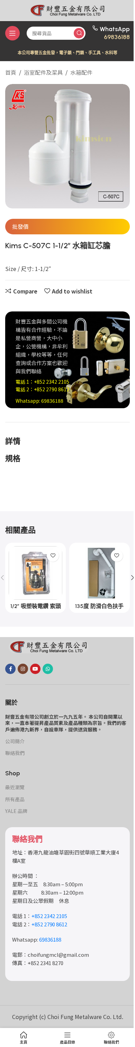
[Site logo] (67, 9)
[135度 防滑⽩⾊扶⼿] (99, 573)
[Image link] (48, 646)
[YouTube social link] (35, 669)
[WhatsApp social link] (48, 669)
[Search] (79, 33)
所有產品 (15, 799)
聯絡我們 (15, 752)
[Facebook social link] (10, 669)
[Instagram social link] (23, 669)
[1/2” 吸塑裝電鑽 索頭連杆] (35, 573)
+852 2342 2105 (51, 381)
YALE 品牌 (16, 810)
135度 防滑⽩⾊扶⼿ (99, 606)
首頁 (10, 72)
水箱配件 (81, 72)
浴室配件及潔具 (43, 72)
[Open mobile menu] (12, 33)
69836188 (117, 37)
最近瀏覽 (15, 787)
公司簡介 (15, 741)
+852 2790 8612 (51, 389)
